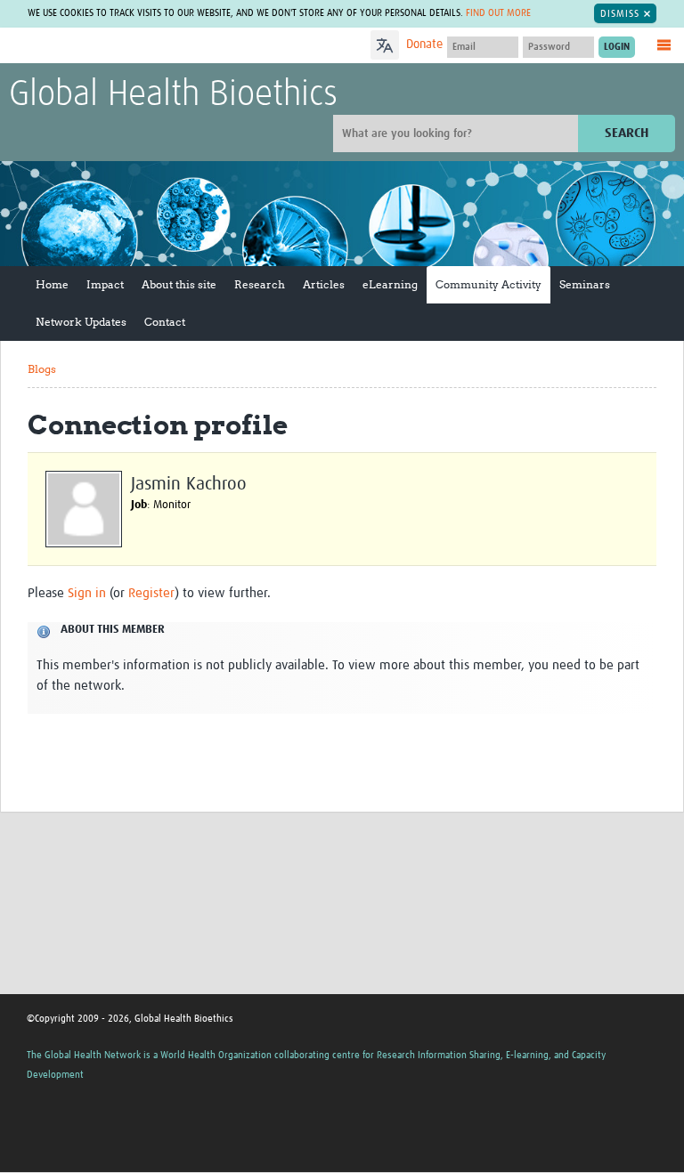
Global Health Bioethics (173, 95)
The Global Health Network (141, 46)
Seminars (584, 284)
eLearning (390, 284)
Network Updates (81, 321)
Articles (324, 284)
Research (259, 284)
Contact (164, 321)
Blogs (42, 369)
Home (52, 284)
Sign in (87, 593)
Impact (105, 284)
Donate (424, 44)
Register (151, 593)
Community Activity (489, 284)
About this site (179, 284)
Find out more (498, 13)
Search (626, 133)
